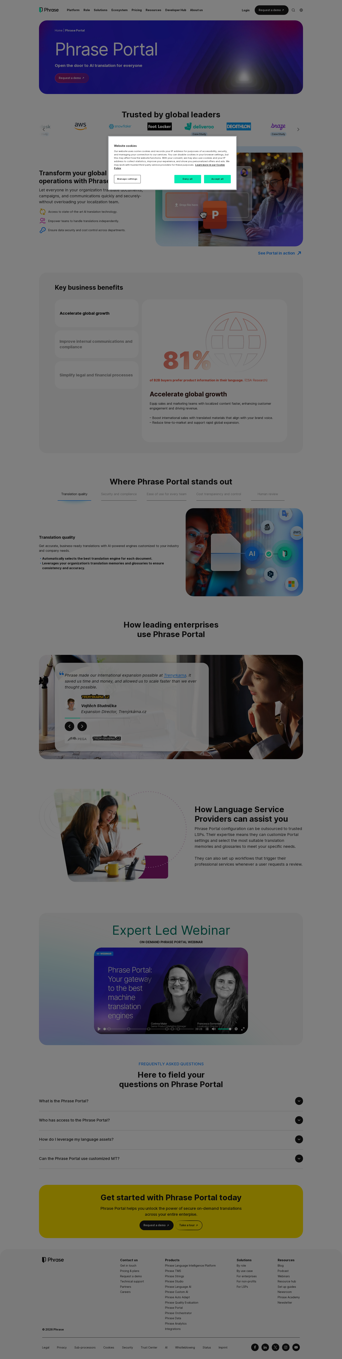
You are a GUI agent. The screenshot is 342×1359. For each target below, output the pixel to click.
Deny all (188, 179)
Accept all (217, 179)
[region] (172, 163)
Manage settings (127, 179)
